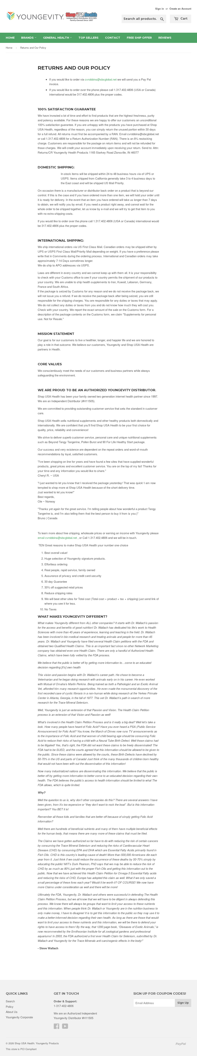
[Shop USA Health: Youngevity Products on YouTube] (65, 1027)
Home (10, 37)
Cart (183, 18)
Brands (27, 37)
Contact (112, 37)
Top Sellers (88, 37)
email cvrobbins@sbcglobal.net (58, 538)
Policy (9, 1006)
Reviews (164, 37)
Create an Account (180, 8)
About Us (12, 1012)
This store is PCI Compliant (21, 1049)
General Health (56, 37)
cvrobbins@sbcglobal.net (101, 79)
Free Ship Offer (139, 37)
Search (10, 1001)
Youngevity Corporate (19, 1017)
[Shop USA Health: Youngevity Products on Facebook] (56, 1027)
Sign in (159, 8)
